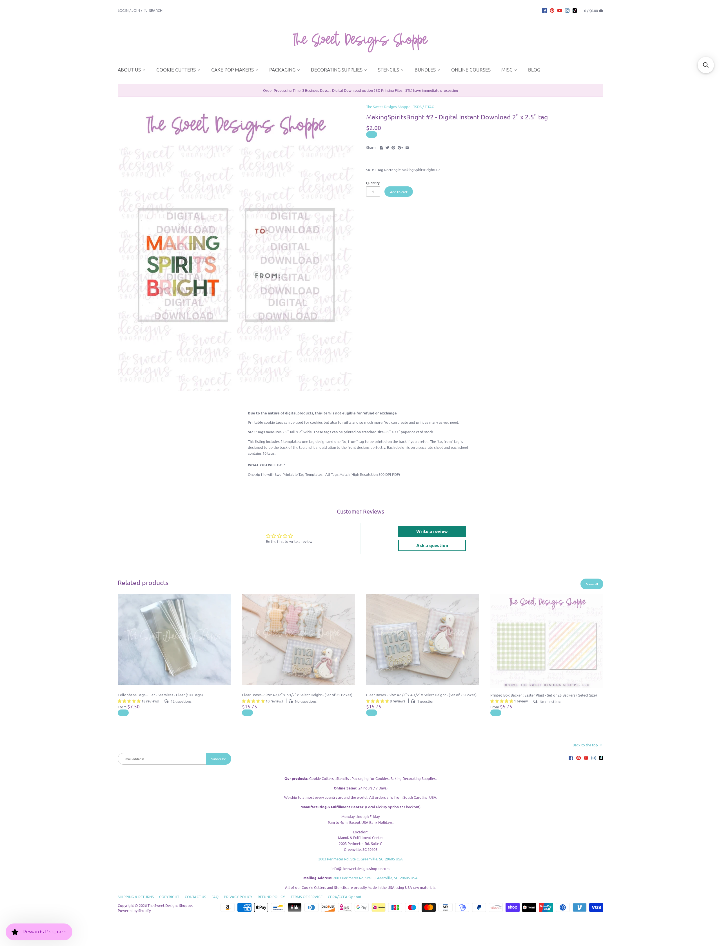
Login (123, 10)
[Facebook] (544, 10)
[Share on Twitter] (387, 146)
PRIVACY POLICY (238, 896)
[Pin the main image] (393, 146)
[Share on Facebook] (381, 146)
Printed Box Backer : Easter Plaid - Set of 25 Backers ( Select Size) (543, 695)
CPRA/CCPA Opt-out (344, 896)
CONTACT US (195, 896)
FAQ (215, 896)
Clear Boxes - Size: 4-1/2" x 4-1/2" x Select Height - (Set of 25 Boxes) (421, 694)
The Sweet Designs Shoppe (170, 905)
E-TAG (429, 106)
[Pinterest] (552, 10)
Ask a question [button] (432, 545)
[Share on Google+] (400, 146)
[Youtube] (559, 10)
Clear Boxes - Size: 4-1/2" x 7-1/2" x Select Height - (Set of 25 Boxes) (297, 694)
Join (136, 10)
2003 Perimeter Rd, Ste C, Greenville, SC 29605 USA (360, 858)
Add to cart (399, 191)
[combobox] (164, 10)
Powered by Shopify (134, 910)
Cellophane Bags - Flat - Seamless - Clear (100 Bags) (160, 694)
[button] (706, 65)
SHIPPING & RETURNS (136, 896)
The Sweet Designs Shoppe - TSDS (394, 106)
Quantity (373, 183)
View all (592, 584)
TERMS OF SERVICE (306, 896)
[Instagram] (567, 10)
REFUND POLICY (271, 896)
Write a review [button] (432, 531)
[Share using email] (407, 146)
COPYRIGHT (169, 896)
